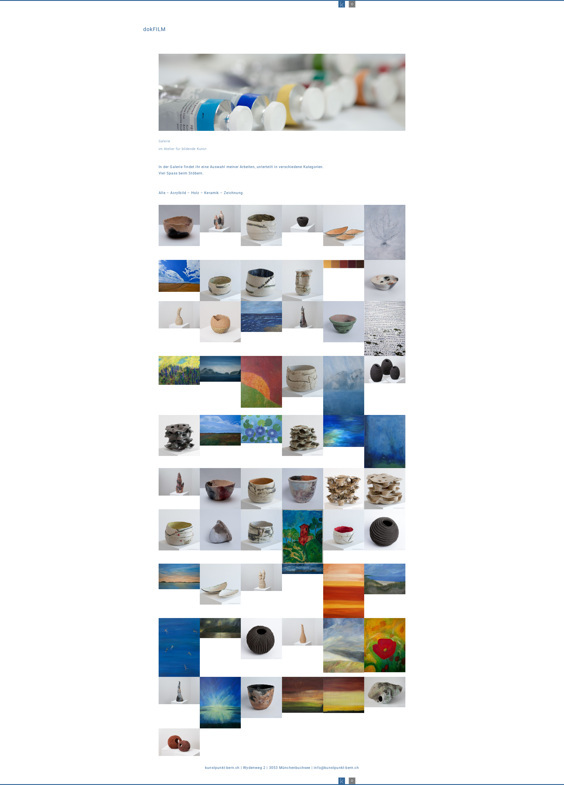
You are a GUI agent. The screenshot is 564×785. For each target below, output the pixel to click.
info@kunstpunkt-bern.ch (336, 768)
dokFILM (154, 29)
